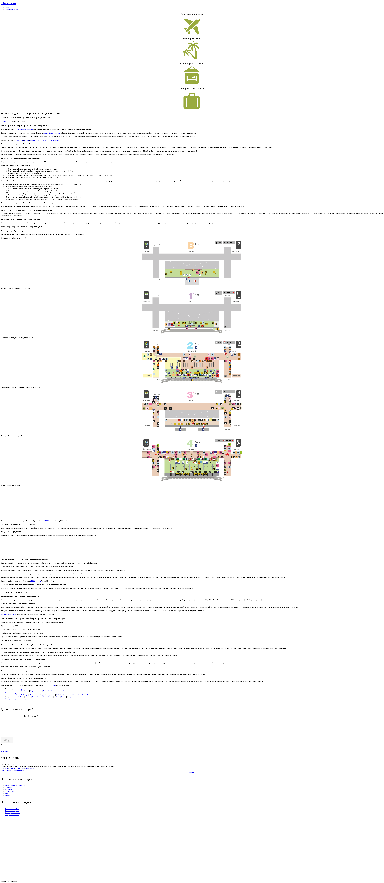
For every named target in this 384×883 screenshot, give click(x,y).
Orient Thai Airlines (69, 695)
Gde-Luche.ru (8, 3)
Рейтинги (8, 790)
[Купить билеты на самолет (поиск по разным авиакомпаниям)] (192, 23)
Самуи (53, 691)
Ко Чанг (21, 697)
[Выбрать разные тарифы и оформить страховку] (192, 109)
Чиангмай (60, 691)
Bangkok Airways (22, 695)
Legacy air (51, 695)
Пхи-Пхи (43, 697)
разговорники (35, 140)
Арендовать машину (12, 815)
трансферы (55, 140)
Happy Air (43, 695)
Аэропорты (9, 788)
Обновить (4, 745)
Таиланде (19, 689)
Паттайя (46, 691)
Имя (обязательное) (31, 716)
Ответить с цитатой (16, 768)
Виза (6, 794)
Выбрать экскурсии (12, 811)
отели (26, 140)
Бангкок (13, 697)
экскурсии (45, 140)
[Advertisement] (61, 831)
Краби (39, 691)
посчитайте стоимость (51, 133)
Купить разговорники (12, 813)
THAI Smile (89, 695)
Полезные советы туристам (15, 786)
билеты (20, 140)
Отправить (5, 751)
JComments (192, 772)
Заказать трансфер (12, 809)
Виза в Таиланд (10, 693)
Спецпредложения (11, 10)
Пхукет (32, 691)
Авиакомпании (10, 792)
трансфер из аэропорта (24, 129)
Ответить (4, 768)
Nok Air (58, 695)
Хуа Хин (75, 697)
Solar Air (81, 695)
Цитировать (29, 768)
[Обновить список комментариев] (20, 758)
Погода (7, 796)
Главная (7, 8)
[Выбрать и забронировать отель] (192, 84)
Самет (63, 697)
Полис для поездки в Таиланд (15, 699)
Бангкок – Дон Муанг (21, 691)
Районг (57, 697)
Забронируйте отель (8, 614)
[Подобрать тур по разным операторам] (192, 59)
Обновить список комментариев (12, 770)
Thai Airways (33, 695)
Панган (28, 697)
